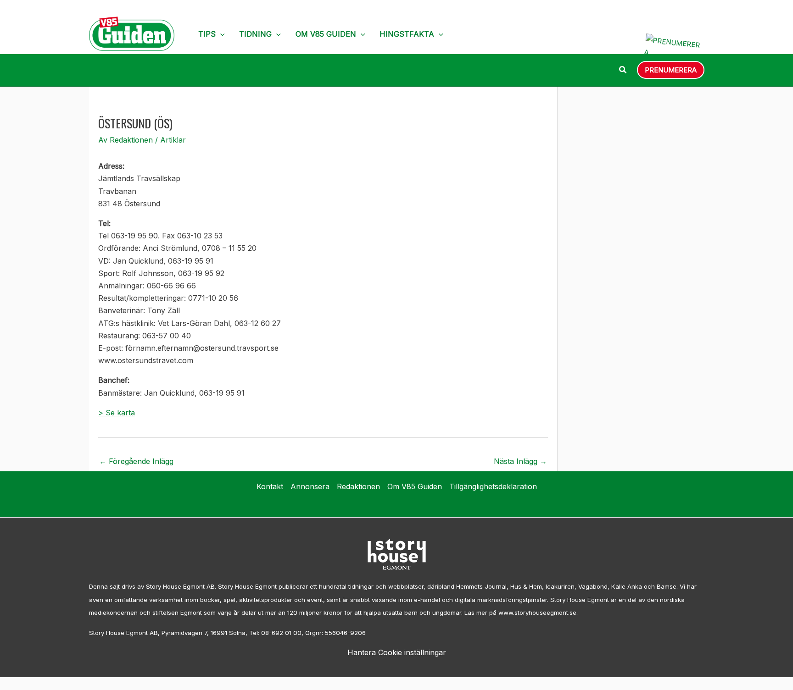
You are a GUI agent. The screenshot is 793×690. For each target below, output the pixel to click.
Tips (207, 34)
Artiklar (173, 139)
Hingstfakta (407, 34)
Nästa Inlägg (520, 461)
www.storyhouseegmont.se (537, 612)
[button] (220, 33)
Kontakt (270, 486)
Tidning (255, 34)
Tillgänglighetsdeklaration (493, 486)
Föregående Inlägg (136, 461)
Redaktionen (358, 486)
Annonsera (309, 486)
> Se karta (116, 412)
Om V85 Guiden (326, 34)
